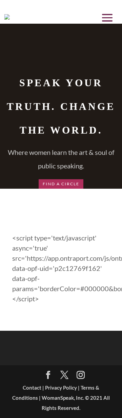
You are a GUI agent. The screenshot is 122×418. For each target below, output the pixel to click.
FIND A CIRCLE (61, 183)
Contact (32, 388)
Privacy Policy (61, 388)
